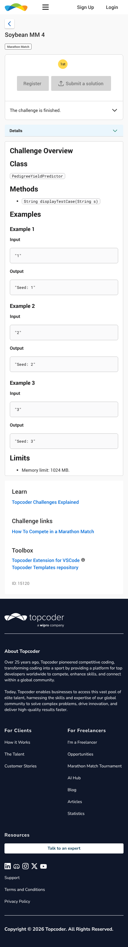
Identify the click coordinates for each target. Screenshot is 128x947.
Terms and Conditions (24, 889)
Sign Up (85, 7)
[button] (45, 7)
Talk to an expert (64, 848)
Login (112, 7)
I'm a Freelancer (82, 742)
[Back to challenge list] (9, 23)
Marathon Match (18, 47)
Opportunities (80, 754)
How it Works (17, 742)
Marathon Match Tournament (95, 766)
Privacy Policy (17, 901)
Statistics (76, 813)
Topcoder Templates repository (45, 567)
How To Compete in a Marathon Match (53, 531)
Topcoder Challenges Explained (45, 502)
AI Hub (74, 778)
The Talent (14, 754)
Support (12, 878)
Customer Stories (20, 766)
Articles (75, 802)
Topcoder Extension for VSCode (45, 560)
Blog (72, 790)
